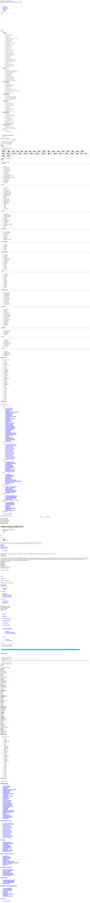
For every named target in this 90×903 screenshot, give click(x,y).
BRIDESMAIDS (6, 620)
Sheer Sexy (6, 201)
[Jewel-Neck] (4, 716)
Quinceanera (6, 180)
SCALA (7, 436)
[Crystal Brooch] (3, 700)
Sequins (5, 268)
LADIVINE (7, 430)
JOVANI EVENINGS (10, 426)
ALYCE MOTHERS (9, 502)
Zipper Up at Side (7, 239)
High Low (6, 219)
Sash (5, 267)
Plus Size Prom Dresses (10, 453)
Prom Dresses (6, 178)
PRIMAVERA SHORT (10, 469)
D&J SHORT (8, 464)
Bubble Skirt (6, 214)
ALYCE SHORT (8, 513)
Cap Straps (6, 351)
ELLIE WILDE (8, 420)
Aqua (5, 368)
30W (56, 153)
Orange (5, 388)
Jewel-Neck (6, 313)
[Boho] (4, 676)
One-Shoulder (7, 316)
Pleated (5, 222)
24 (69, 151)
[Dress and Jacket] (4, 677)
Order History (5, 602)
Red (5, 386)
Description (5, 550)
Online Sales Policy (4, 547)
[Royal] (6, 540)
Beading (5, 256)
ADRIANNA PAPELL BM (11, 495)
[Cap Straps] (4, 730)
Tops (5, 206)
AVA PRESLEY (8, 414)
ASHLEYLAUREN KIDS (10, 486)
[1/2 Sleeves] (4, 724)
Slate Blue (6, 372)
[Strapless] (4, 733)
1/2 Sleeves (6, 340)
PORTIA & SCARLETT (10, 433)
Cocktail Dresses (7, 170)
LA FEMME (8, 431)
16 (50, 151)
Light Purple (6, 378)
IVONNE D (7, 505)
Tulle (5, 287)
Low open (6, 235)
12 (40, 151)
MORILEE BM (8, 499)
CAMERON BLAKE (9, 503)
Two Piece (6, 208)
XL (4, 156)
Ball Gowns (6, 187)
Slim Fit (5, 334)
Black (5, 395)
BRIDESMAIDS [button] (4, 877)
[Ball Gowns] (4, 675)
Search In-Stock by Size (7, 148)
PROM (4, 614)
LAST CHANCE (9, 408)
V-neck (5, 325)
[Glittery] (2, 691)
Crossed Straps (7, 233)
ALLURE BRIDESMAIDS (11, 496)
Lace (5, 264)
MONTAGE (8, 509)
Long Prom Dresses (9, 450)
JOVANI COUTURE (9, 427)
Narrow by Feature (6, 162)
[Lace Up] (4, 688)
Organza (5, 281)
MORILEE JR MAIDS (10, 490)
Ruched (5, 225)
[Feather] (3, 704)
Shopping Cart (6, 8)
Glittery (5, 244)
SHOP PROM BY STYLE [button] (5, 820)
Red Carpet (6, 181)
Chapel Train (6, 295)
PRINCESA (8, 477)
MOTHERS (5, 622)
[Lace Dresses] (4, 678)
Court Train (6, 296)
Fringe (5, 263)
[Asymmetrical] (3, 709)
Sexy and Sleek (7, 200)
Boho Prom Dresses (9, 446)
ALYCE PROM (8, 409)
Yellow (5, 362)
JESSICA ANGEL (9, 425)
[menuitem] (46, 6)
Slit (4, 226)
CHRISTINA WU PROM (10, 416)
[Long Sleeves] (4, 726)
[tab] (46, 423)
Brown (5, 394)
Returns (4, 589)
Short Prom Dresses (9, 455)
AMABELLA (8, 474)
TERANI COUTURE (10, 438)
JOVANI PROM (8, 429)
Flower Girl (6, 173)
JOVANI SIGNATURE (10, 428)
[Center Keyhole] (4, 682)
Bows (5, 257)
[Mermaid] (3, 721)
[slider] (81, 649)
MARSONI (7, 507)
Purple (5, 375)
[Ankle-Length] (3, 708)
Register (4, 9)
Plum (5, 385)
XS (73, 153)
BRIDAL (5, 616)
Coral (5, 389)
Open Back (6, 221)
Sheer (5, 236)
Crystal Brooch (7, 258)
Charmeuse (6, 274)
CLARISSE (7, 417)
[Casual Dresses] (5, 671)
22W (33, 153)
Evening (5, 172)
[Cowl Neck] (4, 713)
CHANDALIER (8, 415)
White (5, 399)
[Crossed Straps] (4, 687)
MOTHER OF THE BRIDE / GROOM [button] (11, 500)
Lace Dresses (6, 191)
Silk (5, 285)
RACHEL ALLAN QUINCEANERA (13, 481)
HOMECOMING (6, 625)
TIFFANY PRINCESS (10, 492)
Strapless (6, 323)
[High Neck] (4, 715)
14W (10, 153)
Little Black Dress (7, 192)
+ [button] (3, 485)
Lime (5, 367)
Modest (5, 196)
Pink (5, 380)
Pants (5, 197)
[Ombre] (2, 694)
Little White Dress (7, 194)
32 (4, 153)
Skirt (5, 203)
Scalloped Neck (7, 319)
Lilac (5, 376)
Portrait (5, 318)
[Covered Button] (4, 686)
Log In (4, 10)
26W (45, 153)
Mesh (5, 280)
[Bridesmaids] (5, 670)
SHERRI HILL (8, 437)
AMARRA (7, 410)
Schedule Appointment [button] (7, 628)
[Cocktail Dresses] (5, 672)
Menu (2, 30)
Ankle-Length (7, 293)
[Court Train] (3, 711)
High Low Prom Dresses (10, 448)
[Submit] (14, 13)
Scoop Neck (6, 320)
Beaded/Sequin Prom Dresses (11, 445)
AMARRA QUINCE (9, 475)
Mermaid (6, 333)
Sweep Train (6, 301)
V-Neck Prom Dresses (9, 458)
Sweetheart (6, 324)
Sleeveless (6, 346)
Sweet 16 (6, 182)
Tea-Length (6, 302)
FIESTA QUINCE (9, 476)
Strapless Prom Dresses (9, 456)
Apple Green (6, 364)
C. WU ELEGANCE (9, 504)
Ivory (5, 390)
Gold (5, 392)
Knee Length (6, 299)
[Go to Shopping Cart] (0, 3)
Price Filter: (5, 143)
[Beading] (3, 698)
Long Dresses (6, 195)
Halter (5, 310)
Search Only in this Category (7, 141)
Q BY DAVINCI (8, 478)
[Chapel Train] (3, 710)
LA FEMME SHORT (9, 467)
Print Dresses (6, 199)
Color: (1, 537)
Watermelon (6, 384)
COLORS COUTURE (10, 418)
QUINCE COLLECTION (10, 480)
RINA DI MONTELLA (10, 510)
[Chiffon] (3, 703)
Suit (5, 205)
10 (35, 151)
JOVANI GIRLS (8, 489)
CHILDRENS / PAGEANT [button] (6, 867)
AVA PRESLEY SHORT (10, 463)
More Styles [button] (5, 511)
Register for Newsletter (7, 596)
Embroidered (6, 260)
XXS (68, 153)
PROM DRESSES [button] (4, 783)
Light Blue (6, 370)
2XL (10, 156)
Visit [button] (4, 636)
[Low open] (4, 689)
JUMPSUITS (8, 440)
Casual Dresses (7, 168)
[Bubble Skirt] (4, 680)
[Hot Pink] (4, 540)
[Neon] (2, 693)
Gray (5, 396)
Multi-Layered (7, 220)
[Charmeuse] (3, 702)
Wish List (5, 6)
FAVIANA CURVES (9, 423)
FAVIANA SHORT (9, 465)
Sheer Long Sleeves (8, 343)
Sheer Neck (6, 321)
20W (27, 153)
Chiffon (5, 275)
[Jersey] (3, 705)
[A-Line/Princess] (3, 719)
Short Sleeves (6, 344)
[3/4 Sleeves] (4, 725)
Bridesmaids (6, 167)
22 (64, 151)
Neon (5, 247)
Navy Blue (6, 374)
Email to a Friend (3, 548)
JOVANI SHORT (9, 466)
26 (73, 151)
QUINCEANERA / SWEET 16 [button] (7, 853)
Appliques (6, 255)
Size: (1, 535)
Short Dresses (6, 202)
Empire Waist (6, 332)
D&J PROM (8, 419)
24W (39, 153)
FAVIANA (7, 422)
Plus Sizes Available (8, 224)
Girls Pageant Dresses (8, 175)
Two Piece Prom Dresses (10, 457)
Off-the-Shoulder (7, 315)
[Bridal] (5, 669)
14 (45, 151)
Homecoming (6, 176)
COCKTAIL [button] (3, 839)
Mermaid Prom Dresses (9, 452)
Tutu (5, 207)
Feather (5, 261)
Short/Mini (6, 300)
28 (78, 151)
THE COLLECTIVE (9, 439)
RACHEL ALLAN (9, 435)
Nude (5, 391)
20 (59, 151)
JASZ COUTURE (9, 424)
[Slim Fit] (3, 722)
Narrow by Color (6, 359)
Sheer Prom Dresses (9, 454)
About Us (5, 593)
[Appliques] (3, 697)
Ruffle (5, 266)
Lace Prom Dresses (9, 449)
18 (54, 151)
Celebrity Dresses (7, 215)
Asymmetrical (7, 294)
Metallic (5, 246)
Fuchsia (5, 383)
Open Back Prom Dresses (10, 444)
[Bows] (3, 699)
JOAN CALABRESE (10, 487)
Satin (5, 282)
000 (5, 151)
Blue (5, 373)
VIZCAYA (7, 483)
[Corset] (4, 683)
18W (21, 153)
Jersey (5, 277)
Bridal (5, 166)
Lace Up (6, 234)
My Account (5, 7)
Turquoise (6, 369)
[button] (4, 32)
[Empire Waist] (3, 720)
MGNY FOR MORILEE (10, 508)
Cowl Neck (6, 309)
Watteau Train (7, 304)
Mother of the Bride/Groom (9, 177)
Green (5, 365)
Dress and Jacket (7, 190)
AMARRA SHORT (9, 462)
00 (10, 151)
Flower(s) (6, 262)
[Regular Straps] (4, 731)
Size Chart (2, 546)
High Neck (6, 312)
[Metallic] (2, 692)
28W (50, 153)
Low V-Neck (6, 314)
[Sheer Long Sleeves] (4, 727)
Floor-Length (6, 298)
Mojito (5, 363)
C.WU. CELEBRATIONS (10, 498)
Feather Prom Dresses (9, 447)
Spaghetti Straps (7, 354)
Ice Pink (5, 379)
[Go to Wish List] (2, 3)
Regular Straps (7, 352)
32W (62, 153)
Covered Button (7, 232)
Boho (5, 189)
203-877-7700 (9, 1)
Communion (6, 171)
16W (16, 153)
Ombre (5, 248)
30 (83, 151)
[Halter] (4, 714)
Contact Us (5, 588)
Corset (5, 218)
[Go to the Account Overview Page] (0, 4)
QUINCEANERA (6, 618)
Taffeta (5, 286)
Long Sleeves (6, 342)
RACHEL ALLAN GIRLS (11, 491)
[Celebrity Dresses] (4, 681)
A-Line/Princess (7, 330)
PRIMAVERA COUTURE (11, 434)
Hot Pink (6, 381)
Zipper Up (6, 238)
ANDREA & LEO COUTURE (11, 412)
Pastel (5, 249)
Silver (5, 397)
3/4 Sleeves (6, 341)
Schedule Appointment (7, 595)
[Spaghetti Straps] (4, 732)
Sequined (6, 283)
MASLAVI (7, 468)
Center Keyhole (7, 216)
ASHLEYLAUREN (9, 413)
